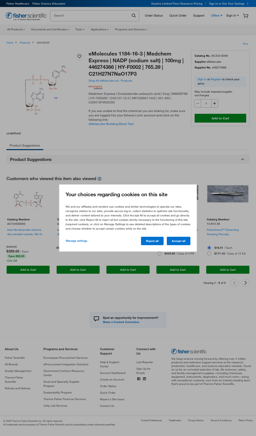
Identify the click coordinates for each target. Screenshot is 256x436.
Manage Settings (76, 241)
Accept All (178, 241)
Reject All (152, 241)
